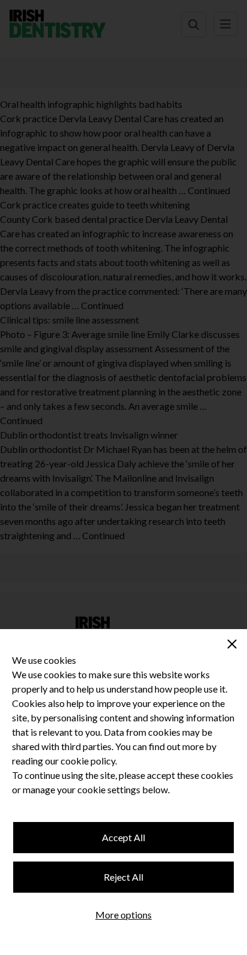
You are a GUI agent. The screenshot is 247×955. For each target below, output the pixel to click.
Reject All (123, 877)
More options (123, 914)
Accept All (123, 837)
